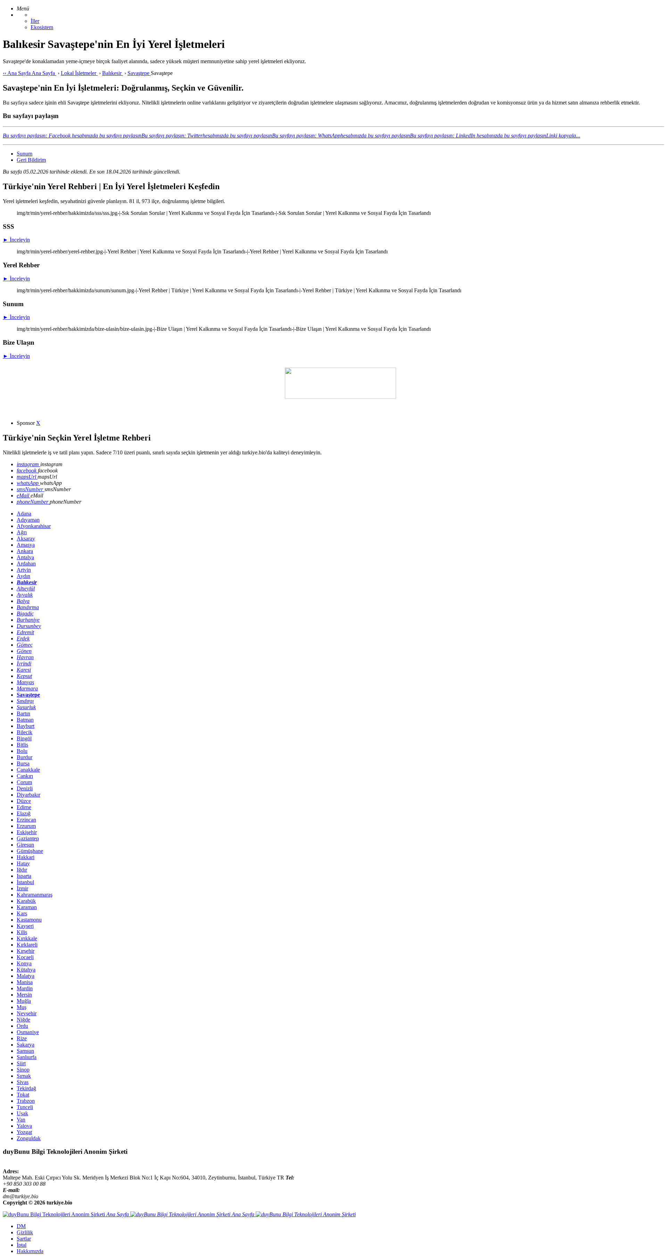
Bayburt (25, 726)
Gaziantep (28, 838)
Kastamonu (29, 920)
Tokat (23, 1095)
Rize (22, 1038)
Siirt (21, 1063)
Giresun (25, 845)
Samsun (25, 1051)
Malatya (25, 976)
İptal (21, 1245)
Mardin (25, 988)
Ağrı (22, 532)
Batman (25, 720)
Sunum (24, 154)
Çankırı (25, 776)
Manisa (25, 982)
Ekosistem (42, 27)
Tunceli (25, 1107)
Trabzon (26, 1101)
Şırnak (24, 1076)
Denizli (25, 788)
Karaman (27, 907)
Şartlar (24, 1239)
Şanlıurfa (26, 1057)
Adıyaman (28, 520)
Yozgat (24, 1132)
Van (21, 1120)
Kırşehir (25, 951)
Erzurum (26, 826)
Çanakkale (28, 770)
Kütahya (26, 970)
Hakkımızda (30, 1251)
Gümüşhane (30, 851)
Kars (22, 913)
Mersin (24, 995)
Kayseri (25, 926)
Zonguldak (29, 1138)
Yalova (24, 1126)
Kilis (22, 932)
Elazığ (24, 813)
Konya (24, 963)
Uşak (22, 1113)
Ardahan (26, 563)
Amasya (26, 545)
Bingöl (24, 738)
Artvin (24, 570)
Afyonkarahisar (34, 526)
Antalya (25, 557)
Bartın (23, 713)
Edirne (24, 807)
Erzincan (26, 820)
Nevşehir (26, 1013)
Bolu (22, 751)
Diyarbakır (28, 795)
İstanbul (25, 882)
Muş (21, 1007)
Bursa (23, 763)
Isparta (24, 876)
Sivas (22, 1082)
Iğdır (22, 870)
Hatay (23, 863)
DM (21, 1226)
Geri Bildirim (31, 160)
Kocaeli (25, 957)
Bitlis (22, 745)
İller (35, 21)
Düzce (24, 801)
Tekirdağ (26, 1088)
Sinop (23, 1070)
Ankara (25, 551)
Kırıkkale (27, 938)
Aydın (23, 576)
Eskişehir (27, 832)
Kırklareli (27, 945)
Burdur (24, 757)
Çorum (24, 782)
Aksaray (26, 538)
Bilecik (24, 732)
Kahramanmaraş (34, 895)
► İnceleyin (16, 240)
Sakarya (25, 1045)
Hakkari (25, 857)
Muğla (24, 1001)
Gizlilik (25, 1232)
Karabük (26, 901)
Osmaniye (28, 1032)
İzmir (22, 888)
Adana (24, 513)
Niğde (23, 1020)
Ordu (22, 1026)
